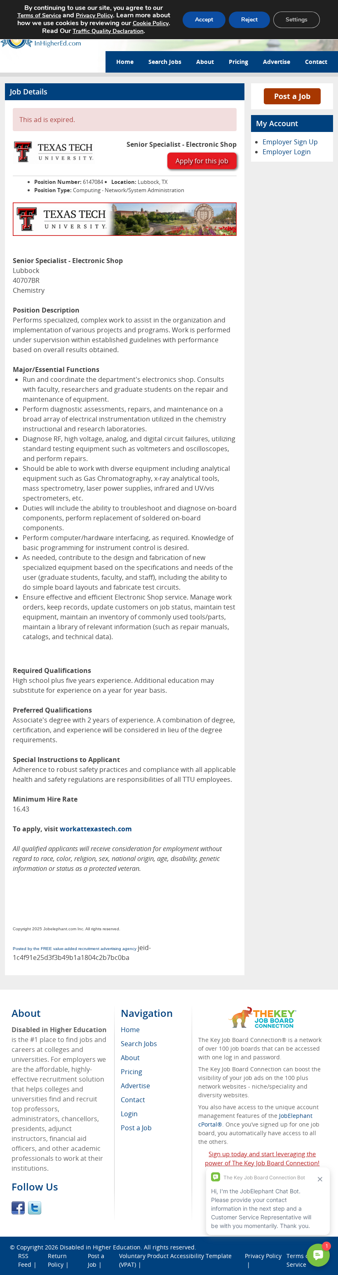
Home (125, 62)
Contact (316, 62)
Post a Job (292, 96)
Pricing (238, 62)
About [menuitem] (130, 1057)
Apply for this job (202, 160)
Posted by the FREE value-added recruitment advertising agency (74, 948)
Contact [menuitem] (133, 1099)
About (205, 62)
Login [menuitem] (129, 1113)
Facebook (18, 1207)
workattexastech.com (96, 828)
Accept (204, 20)
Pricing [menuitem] (131, 1071)
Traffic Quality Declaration (108, 31)
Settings (296, 20)
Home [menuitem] (130, 1029)
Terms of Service (39, 15)
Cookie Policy (151, 23)
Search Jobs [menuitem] (139, 1043)
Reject (249, 20)
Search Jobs (164, 62)
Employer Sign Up (290, 141)
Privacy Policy (94, 15)
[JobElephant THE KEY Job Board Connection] (262, 1010)
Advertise (276, 62)
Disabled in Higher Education (100, 1247)
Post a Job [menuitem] (136, 1127)
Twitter (34, 1207)
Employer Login (287, 151)
